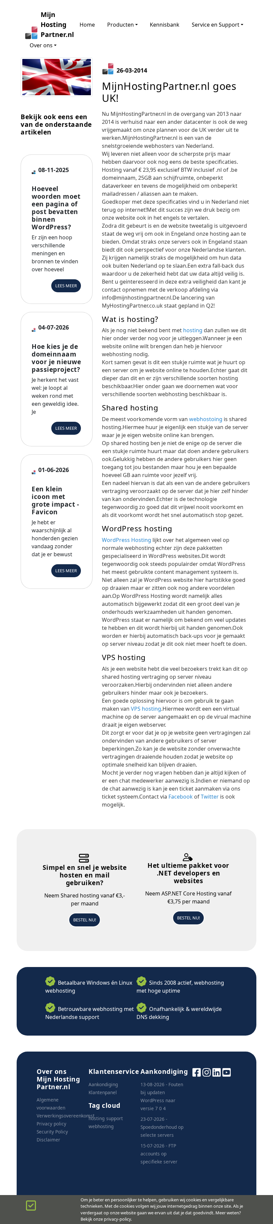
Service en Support (215, 24)
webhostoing (205, 419)
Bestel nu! (84, 920)
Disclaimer (48, 1139)
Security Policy (52, 1131)
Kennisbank (164, 24)
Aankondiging (103, 1084)
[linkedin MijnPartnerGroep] (216, 1072)
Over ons (41, 45)
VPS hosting (146, 708)
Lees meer (66, 286)
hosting (192, 330)
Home (87, 24)
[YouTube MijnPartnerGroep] (226, 1072)
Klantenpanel (103, 1092)
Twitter (210, 796)
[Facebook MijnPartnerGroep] (196, 1072)
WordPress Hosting (126, 540)
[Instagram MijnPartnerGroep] (206, 1072)
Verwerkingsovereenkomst (66, 1115)
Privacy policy (51, 1123)
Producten (120, 24)
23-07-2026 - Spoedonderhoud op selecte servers (161, 1127)
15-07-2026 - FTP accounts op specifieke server (158, 1153)
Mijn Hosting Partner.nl (54, 24)
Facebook (180, 796)
